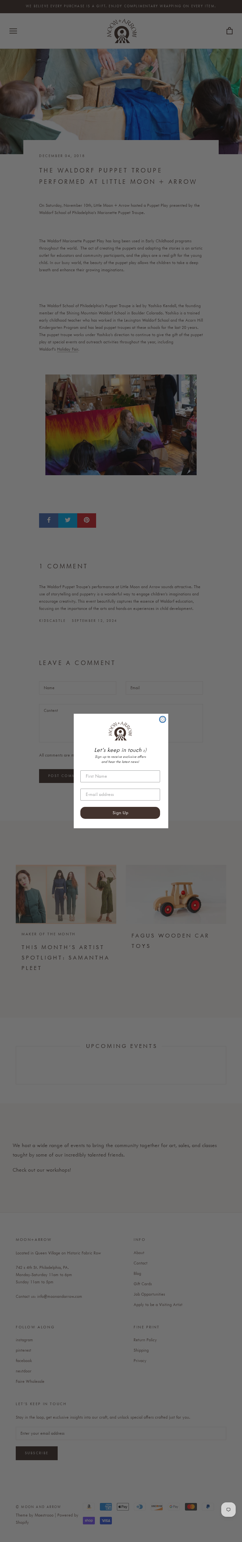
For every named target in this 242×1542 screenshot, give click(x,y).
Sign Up (120, 812)
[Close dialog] (162, 719)
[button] (120, 731)
